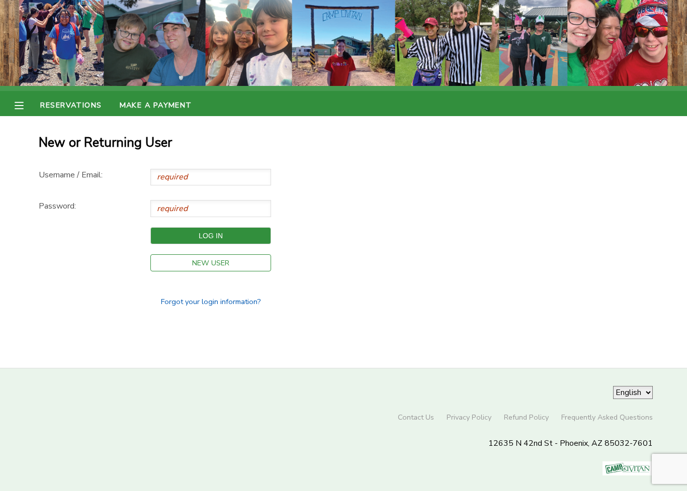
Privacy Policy (469, 417)
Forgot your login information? (211, 302)
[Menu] (27, 104)
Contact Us (416, 417)
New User (210, 263)
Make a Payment (156, 105)
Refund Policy (526, 417)
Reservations (71, 105)
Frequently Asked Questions (607, 417)
